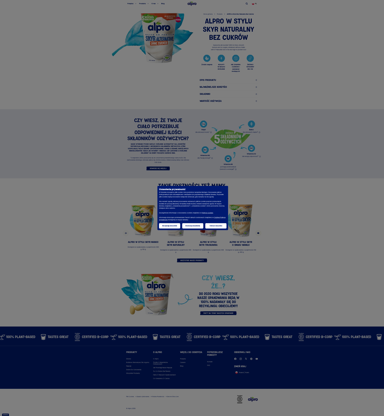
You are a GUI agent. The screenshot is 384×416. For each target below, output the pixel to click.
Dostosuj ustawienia (192, 226)
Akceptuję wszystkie (169, 226)
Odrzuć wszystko (216, 226)
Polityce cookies (207, 213)
